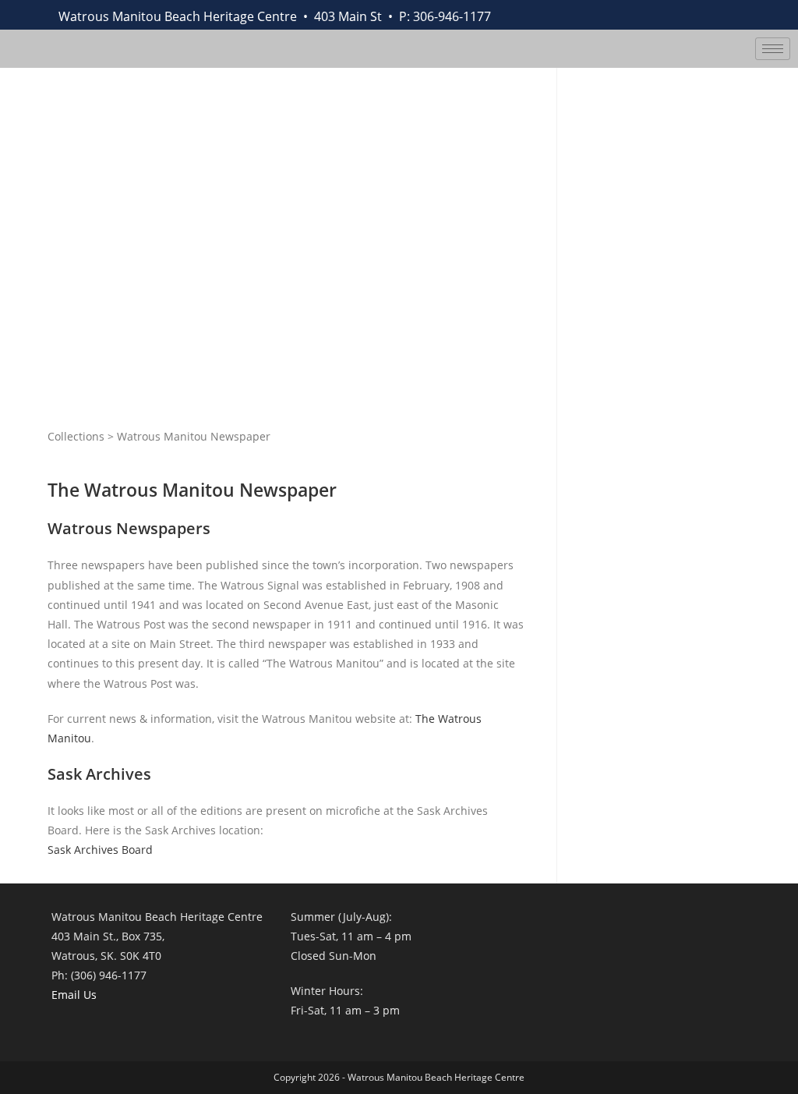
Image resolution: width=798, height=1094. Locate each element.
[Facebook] (604, 15)
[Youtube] (639, 15)
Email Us (74, 994)
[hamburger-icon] (772, 48)
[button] (725, 11)
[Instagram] (673, 15)
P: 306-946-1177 (445, 16)
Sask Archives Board (100, 849)
